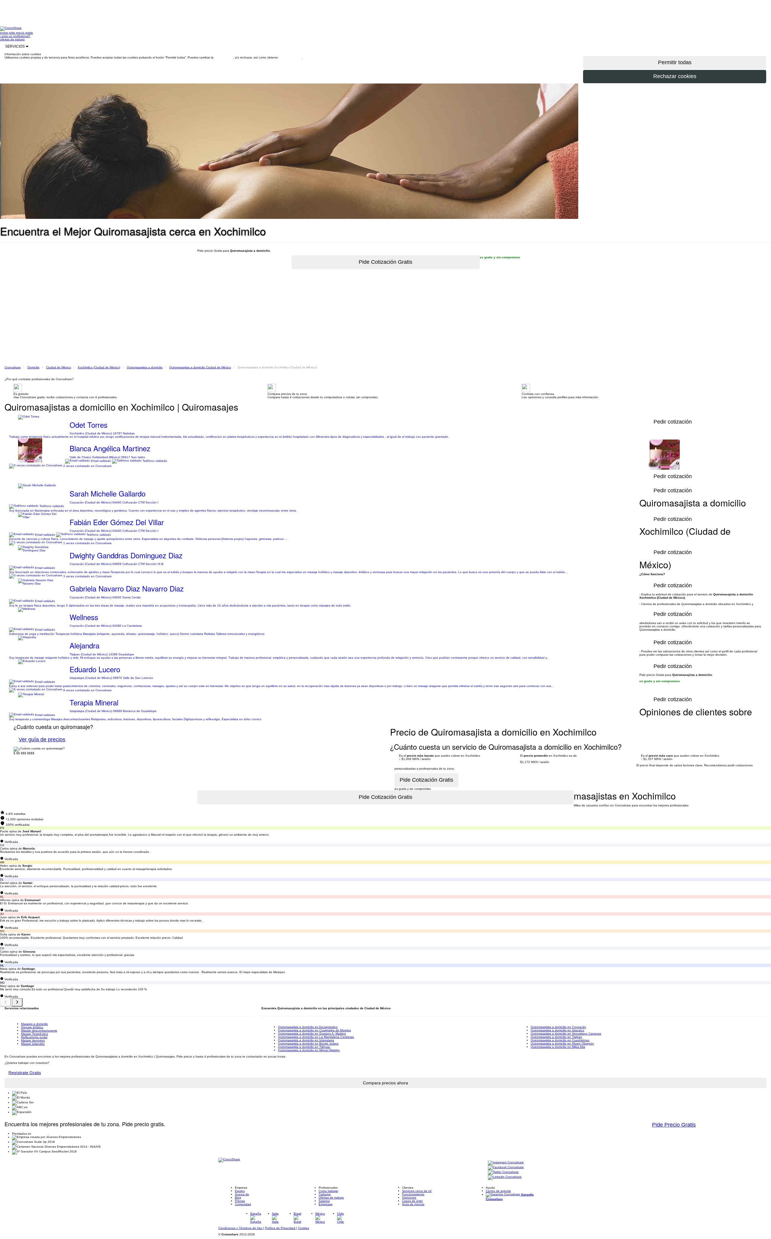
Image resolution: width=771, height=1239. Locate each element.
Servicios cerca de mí (417, 1191)
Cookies (303, 1228)
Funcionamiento (413, 1194)
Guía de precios (413, 1204)
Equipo (240, 1191)
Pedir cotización (673, 699)
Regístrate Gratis (24, 1072)
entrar (4, 32)
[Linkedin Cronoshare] (505, 1177)
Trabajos (325, 1194)
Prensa (240, 1201)
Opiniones (409, 1197)
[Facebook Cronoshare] (506, 1167)
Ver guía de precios (42, 739)
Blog (238, 1197)
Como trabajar (328, 1191)
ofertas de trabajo (12, 39)
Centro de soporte (498, 1191)
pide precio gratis (21, 32)
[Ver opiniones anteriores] (5, 1002)
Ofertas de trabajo (331, 1197)
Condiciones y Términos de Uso (240, 1228)
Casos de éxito (412, 1201)
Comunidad (243, 1204)
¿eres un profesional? (15, 36)
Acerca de (242, 1194)
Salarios (324, 1201)
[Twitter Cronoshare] (503, 1172)
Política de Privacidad (280, 1228)
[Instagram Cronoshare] (506, 1162)
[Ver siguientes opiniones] (17, 1002)
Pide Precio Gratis (674, 1125)
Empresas (325, 1204)
